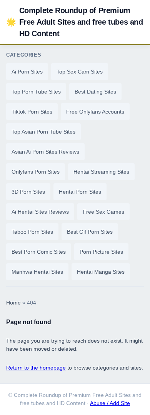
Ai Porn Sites (27, 72)
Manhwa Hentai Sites (37, 272)
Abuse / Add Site (110, 403)
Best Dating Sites (95, 92)
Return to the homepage (36, 368)
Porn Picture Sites (101, 252)
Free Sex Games (103, 212)
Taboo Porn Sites (32, 232)
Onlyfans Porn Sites (36, 172)
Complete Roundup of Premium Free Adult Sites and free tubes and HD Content (74, 22)
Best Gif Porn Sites (90, 232)
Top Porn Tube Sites (36, 92)
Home (13, 303)
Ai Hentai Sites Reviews (40, 212)
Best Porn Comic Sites (39, 252)
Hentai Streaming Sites (101, 172)
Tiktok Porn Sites (32, 112)
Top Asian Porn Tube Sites (43, 132)
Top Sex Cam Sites (80, 72)
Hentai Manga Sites (101, 272)
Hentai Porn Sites (80, 192)
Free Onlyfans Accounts (95, 112)
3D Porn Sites (28, 192)
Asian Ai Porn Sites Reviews (45, 152)
